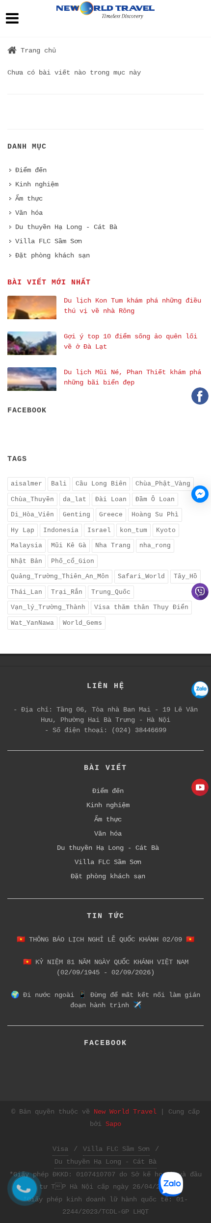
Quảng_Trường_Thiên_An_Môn (60, 576)
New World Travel (125, 1112)
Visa (60, 1149)
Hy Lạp (22, 530)
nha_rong (155, 545)
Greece (111, 514)
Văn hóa (29, 213)
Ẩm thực (29, 199)
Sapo (113, 1124)
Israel (99, 530)
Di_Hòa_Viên (32, 514)
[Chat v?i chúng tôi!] (200, 494)
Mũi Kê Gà (68, 545)
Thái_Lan (26, 592)
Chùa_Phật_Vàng (162, 483)
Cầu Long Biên (101, 483)
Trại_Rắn (66, 592)
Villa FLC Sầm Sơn (48, 241)
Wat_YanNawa (32, 623)
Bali (59, 483)
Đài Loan (111, 499)
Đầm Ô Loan (155, 499)
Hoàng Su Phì (155, 514)
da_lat (74, 499)
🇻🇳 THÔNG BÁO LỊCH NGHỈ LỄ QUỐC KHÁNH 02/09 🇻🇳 (105, 939)
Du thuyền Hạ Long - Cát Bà (66, 227)
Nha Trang (113, 545)
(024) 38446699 (138, 730)
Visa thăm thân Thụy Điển (141, 607)
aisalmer (26, 483)
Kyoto (166, 530)
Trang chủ (38, 50)
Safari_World (141, 576)
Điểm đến (31, 170)
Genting (76, 514)
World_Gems (82, 623)
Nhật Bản (26, 561)
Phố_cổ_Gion (72, 561)
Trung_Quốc (111, 592)
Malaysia (26, 545)
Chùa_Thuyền (32, 499)
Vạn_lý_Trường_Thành (48, 607)
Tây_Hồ (185, 576)
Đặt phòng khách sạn (52, 255)
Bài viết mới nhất (49, 283)
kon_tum (133, 530)
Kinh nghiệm (36, 184)
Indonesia (61, 530)
